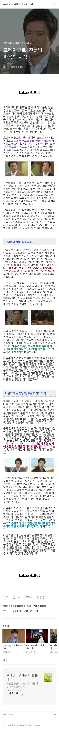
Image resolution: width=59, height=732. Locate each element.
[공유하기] (14, 597)
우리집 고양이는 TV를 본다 (18, 4)
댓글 (5, 660)
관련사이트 (8, 714)
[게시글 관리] (18, 597)
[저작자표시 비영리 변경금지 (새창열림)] (40, 597)
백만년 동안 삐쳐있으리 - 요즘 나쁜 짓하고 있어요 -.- (22, 685)
